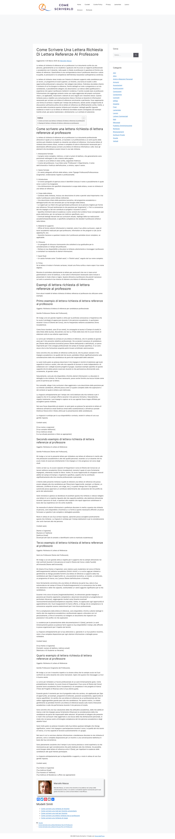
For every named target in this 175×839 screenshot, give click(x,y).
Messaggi (116, 122)
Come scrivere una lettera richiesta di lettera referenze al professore (62, 121)
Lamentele (117, 4)
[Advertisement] (87, 28)
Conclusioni (117, 91)
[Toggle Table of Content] (83, 118)
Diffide (115, 101)
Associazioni (117, 85)
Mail (114, 119)
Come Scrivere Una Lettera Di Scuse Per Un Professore (55, 827)
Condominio (117, 95)
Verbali (115, 141)
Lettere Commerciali (120, 116)
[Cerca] (136, 55)
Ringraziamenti (118, 132)
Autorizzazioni (118, 88)
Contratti (116, 98)
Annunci (79, 10)
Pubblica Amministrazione (122, 126)
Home (79, 4)
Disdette (116, 104)
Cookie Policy (97, 4)
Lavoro (127, 4)
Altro (114, 76)
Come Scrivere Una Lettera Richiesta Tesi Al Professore (55, 825)
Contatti (87, 4)
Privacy (108, 4)
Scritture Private (119, 135)
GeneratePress (100, 836)
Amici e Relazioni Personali (123, 79)
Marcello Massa (66, 61)
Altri (114, 73)
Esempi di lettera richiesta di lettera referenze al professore (59, 123)
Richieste (89, 10)
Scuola (41, 823)
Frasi (115, 107)
